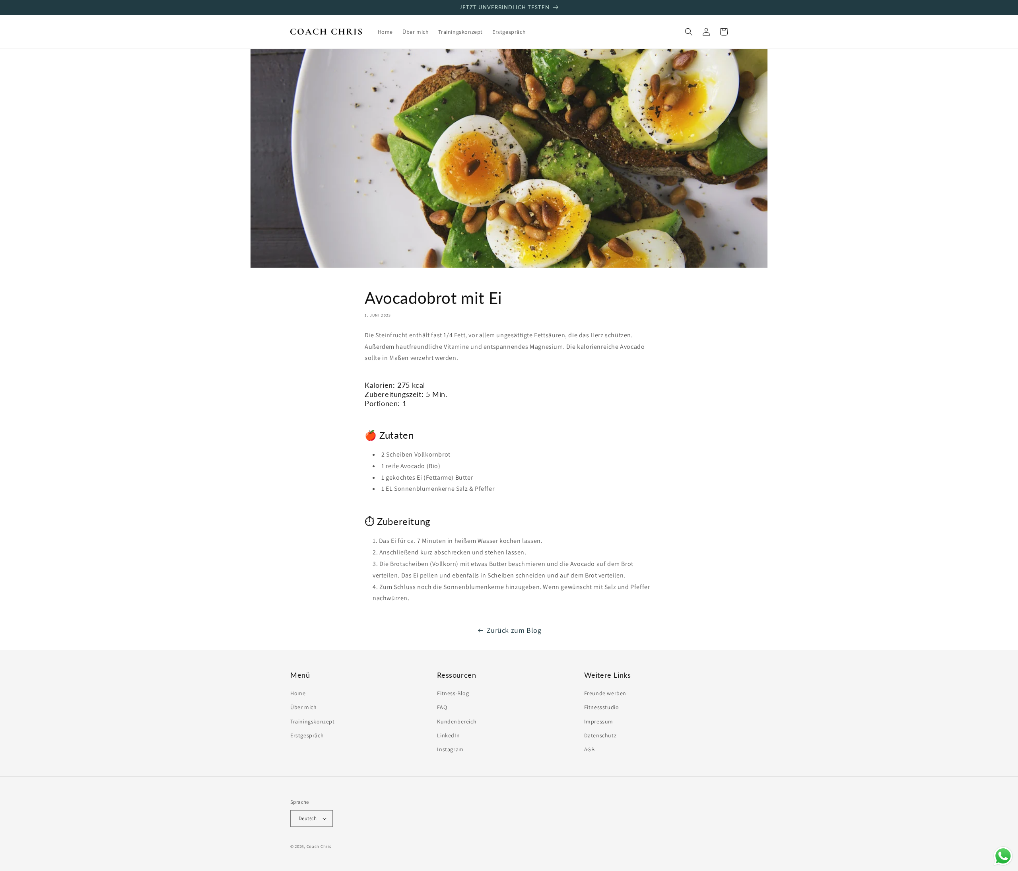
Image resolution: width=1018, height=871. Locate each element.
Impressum (598, 721)
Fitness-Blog (453, 693)
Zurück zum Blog (514, 630)
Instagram (450, 749)
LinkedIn (448, 735)
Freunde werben (605, 693)
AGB (589, 749)
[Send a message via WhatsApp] (1003, 856)
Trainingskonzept (312, 721)
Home (297, 693)
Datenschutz (600, 735)
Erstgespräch (307, 735)
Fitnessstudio (601, 707)
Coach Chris (319, 846)
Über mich (303, 707)
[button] (688, 32)
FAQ (442, 707)
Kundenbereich (456, 721)
